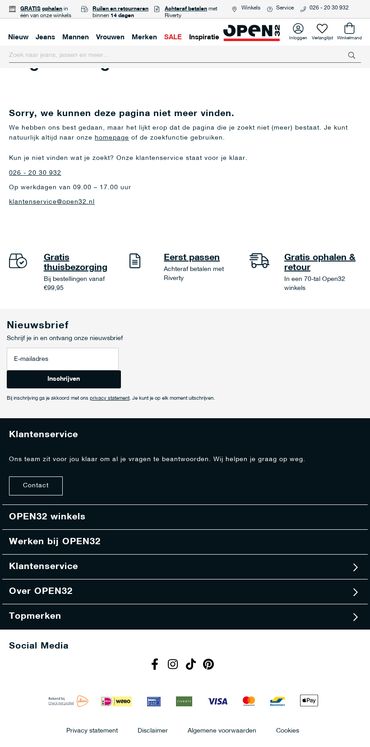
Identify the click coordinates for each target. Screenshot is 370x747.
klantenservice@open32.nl (52, 202)
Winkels (250, 8)
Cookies (287, 730)
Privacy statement (92, 730)
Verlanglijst (322, 36)
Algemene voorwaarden (222, 730)
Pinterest (210, 665)
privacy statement (110, 398)
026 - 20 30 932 (329, 8)
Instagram (173, 665)
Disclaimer (153, 730)
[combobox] (185, 55)
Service (285, 8)
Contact (36, 485)
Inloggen (298, 36)
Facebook (155, 665)
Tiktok (192, 665)
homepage (112, 138)
